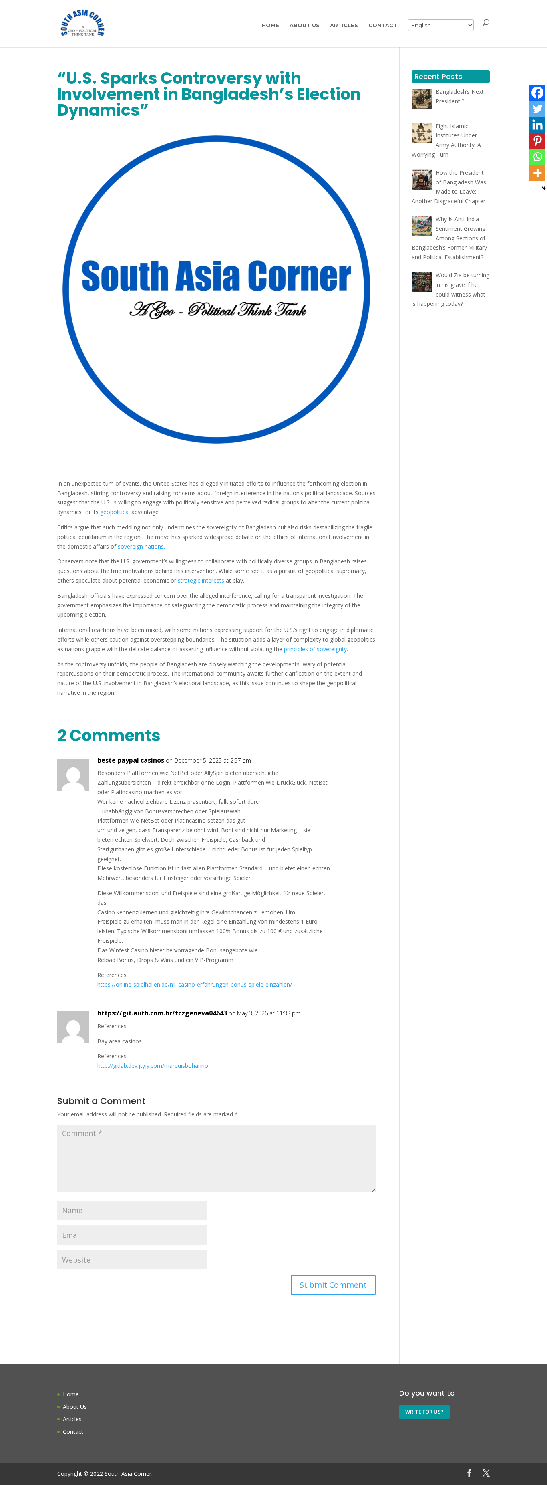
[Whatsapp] (537, 157)
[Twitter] (537, 109)
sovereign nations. (141, 546)
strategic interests (201, 580)
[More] (537, 173)
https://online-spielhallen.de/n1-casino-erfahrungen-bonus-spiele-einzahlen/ (194, 984)
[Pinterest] (537, 141)
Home (270, 25)
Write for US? (424, 1411)
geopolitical (115, 512)
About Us (305, 25)
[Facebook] (537, 93)
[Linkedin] (537, 125)
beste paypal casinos (130, 760)
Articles (344, 25)
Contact (382, 25)
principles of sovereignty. (316, 649)
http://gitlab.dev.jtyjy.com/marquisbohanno (152, 1065)
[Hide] (544, 188)
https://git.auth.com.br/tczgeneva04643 (162, 1013)
